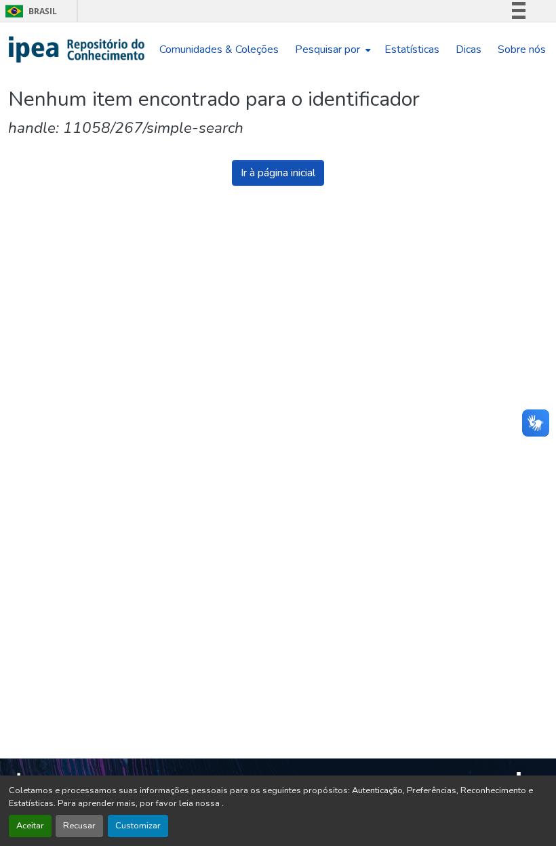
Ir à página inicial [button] (278, 172)
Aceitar (30, 826)
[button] (77, 49)
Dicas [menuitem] (468, 49)
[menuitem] (331, 49)
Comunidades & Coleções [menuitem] (219, 49)
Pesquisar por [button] (327, 49)
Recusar (79, 826)
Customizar (138, 826)
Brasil (28, 11)
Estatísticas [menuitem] (411, 49)
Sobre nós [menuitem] (522, 49)
